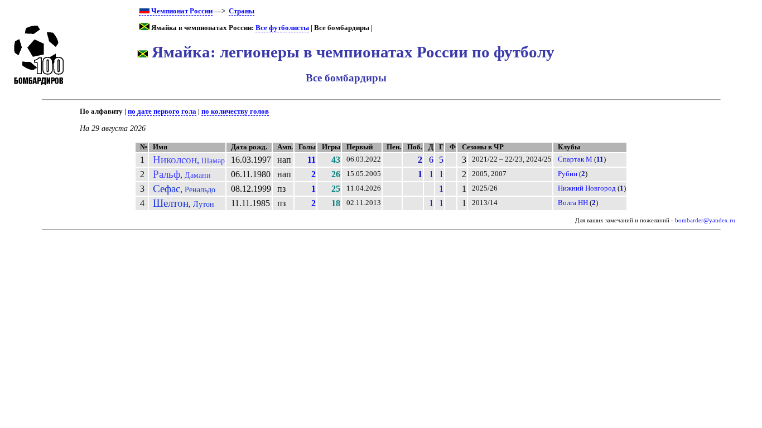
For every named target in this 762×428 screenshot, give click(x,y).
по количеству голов (235, 111)
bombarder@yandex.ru (705, 220)
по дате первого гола (162, 111)
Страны (241, 11)
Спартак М (575, 159)
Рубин (567, 174)
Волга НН (573, 203)
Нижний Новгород (587, 188)
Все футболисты (282, 28)
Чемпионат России (181, 11)
